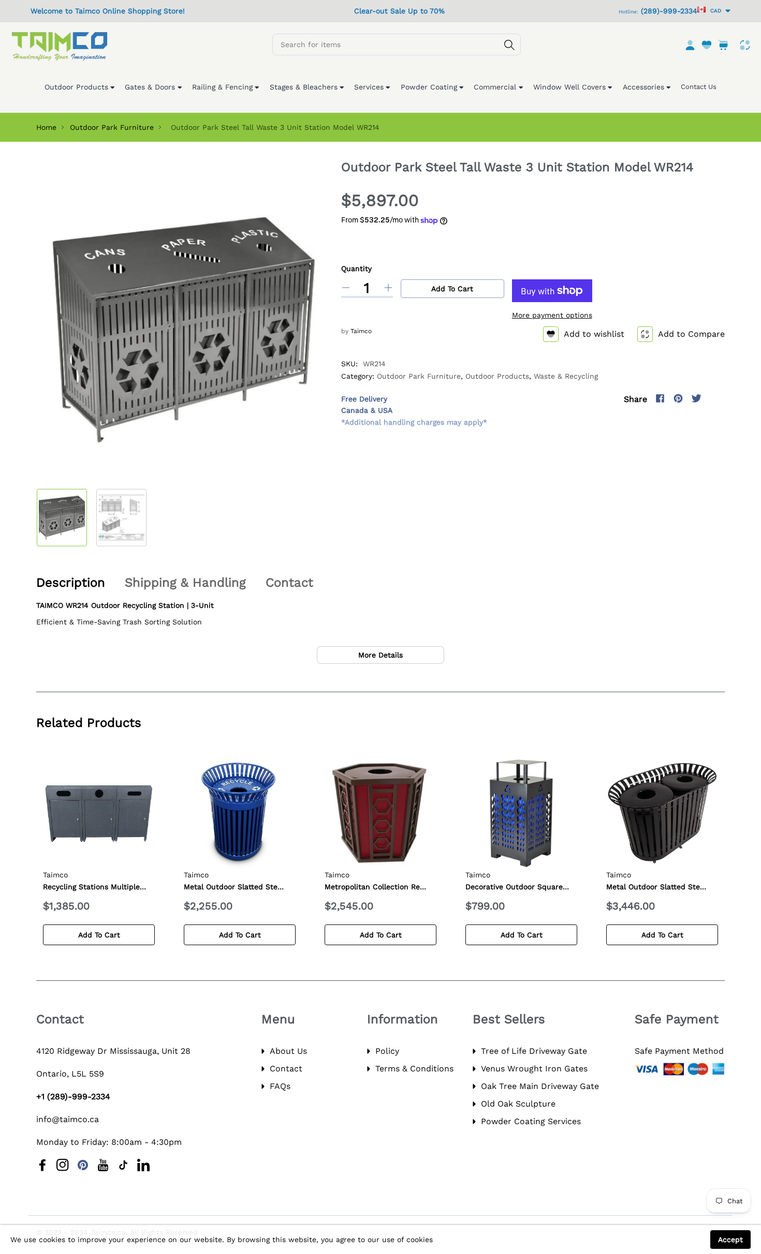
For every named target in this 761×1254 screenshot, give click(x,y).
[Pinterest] (678, 398)
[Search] (509, 45)
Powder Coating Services (531, 1121)
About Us (288, 1051)
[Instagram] (714, 398)
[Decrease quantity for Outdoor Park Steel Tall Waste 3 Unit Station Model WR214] (345, 287)
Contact (286, 1068)
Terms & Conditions (414, 1068)
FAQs (280, 1086)
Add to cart (452, 289)
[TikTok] (123, 1165)
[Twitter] (696, 398)
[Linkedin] (143, 1165)
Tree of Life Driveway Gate (534, 1051)
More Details (380, 655)
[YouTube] (103, 1165)
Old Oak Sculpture (518, 1104)
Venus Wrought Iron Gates (534, 1068)
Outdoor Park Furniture (112, 127)
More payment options (552, 315)
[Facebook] (660, 398)
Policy (387, 1051)
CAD (714, 10)
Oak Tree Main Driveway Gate (540, 1086)
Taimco (361, 331)
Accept (730, 1239)
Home (46, 127)
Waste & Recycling (566, 376)
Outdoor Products (497, 376)
